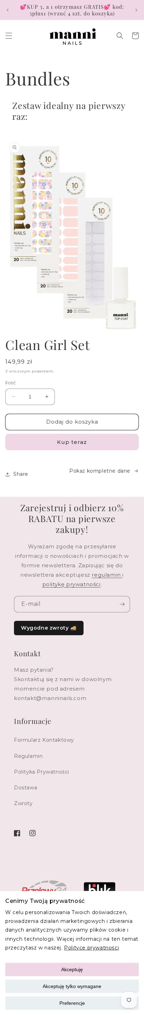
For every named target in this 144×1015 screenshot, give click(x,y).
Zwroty (23, 803)
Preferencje (72, 1003)
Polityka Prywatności (41, 772)
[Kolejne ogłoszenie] (136, 10)
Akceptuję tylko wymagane (72, 986)
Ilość (10, 382)
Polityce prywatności (91, 948)
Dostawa (25, 787)
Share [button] (20, 474)
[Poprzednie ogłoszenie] (7, 10)
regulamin (107, 574)
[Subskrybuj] (122, 604)
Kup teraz (72, 442)
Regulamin (28, 756)
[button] (8, 35)
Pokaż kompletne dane (99, 471)
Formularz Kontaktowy (44, 740)
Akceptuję (72, 969)
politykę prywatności (71, 584)
